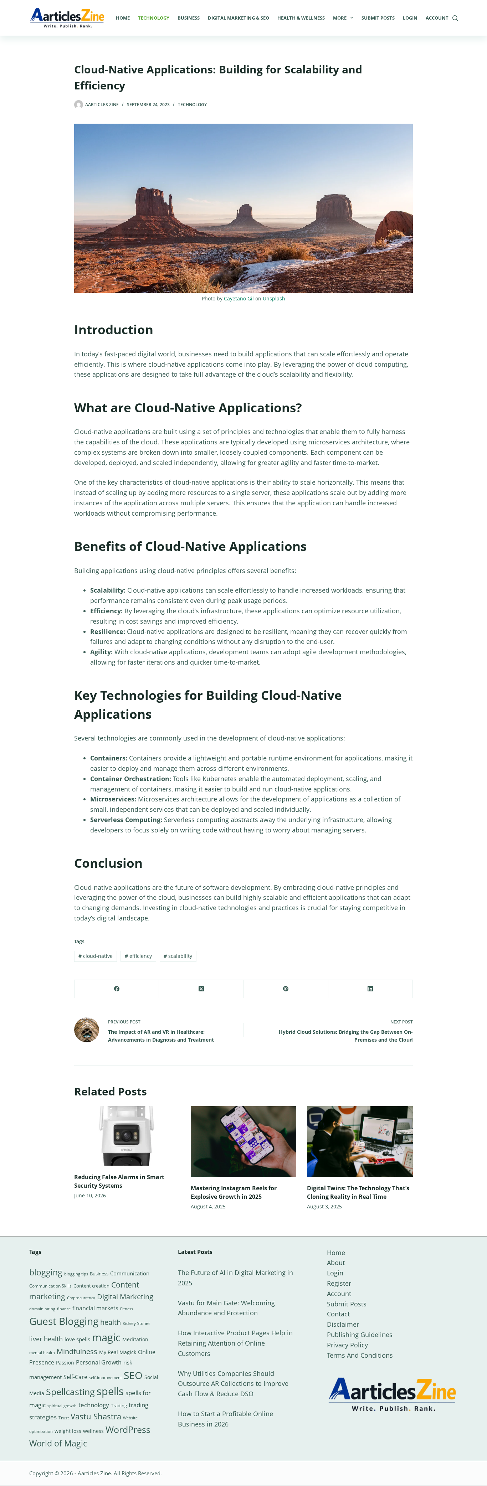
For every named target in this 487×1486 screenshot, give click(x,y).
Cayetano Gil (239, 298)
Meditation (135, 1339)
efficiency (138, 956)
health (110, 1322)
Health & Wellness (301, 18)
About (336, 1262)
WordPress (128, 1429)
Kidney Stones (136, 1323)
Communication (129, 1273)
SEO (133, 1375)
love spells (77, 1339)
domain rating (42, 1308)
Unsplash (274, 298)
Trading (119, 1405)
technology (93, 1405)
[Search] (455, 18)
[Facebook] (117, 989)
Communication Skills (50, 1286)
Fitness (126, 1308)
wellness (93, 1431)
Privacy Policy (347, 1345)
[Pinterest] (286, 989)
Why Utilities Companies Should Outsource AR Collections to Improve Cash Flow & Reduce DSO (233, 1383)
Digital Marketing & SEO (238, 18)
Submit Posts (378, 18)
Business (189, 18)
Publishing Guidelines (360, 1334)
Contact (338, 1314)
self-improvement (105, 1377)
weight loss (68, 1431)
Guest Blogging (63, 1321)
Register (339, 1283)
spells (110, 1391)
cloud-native (95, 956)
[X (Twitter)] (201, 989)
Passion (65, 1362)
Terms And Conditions (360, 1355)
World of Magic (58, 1443)
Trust (63, 1418)
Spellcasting (70, 1392)
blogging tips (76, 1273)
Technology (153, 18)
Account (437, 18)
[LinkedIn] (370, 989)
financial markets (95, 1308)
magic (106, 1337)
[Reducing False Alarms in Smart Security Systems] (127, 1136)
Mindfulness (77, 1351)
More (340, 18)
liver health (46, 1339)
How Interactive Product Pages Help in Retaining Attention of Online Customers (235, 1343)
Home (123, 18)
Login (410, 18)
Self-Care (75, 1377)
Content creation (91, 1286)
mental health (42, 1352)
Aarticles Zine (94, 1473)
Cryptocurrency (81, 1297)
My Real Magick (117, 1352)
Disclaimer (343, 1324)
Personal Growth (99, 1362)
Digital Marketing (125, 1296)
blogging (45, 1272)
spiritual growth (62, 1405)
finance (64, 1308)
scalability (178, 956)
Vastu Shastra (96, 1416)
